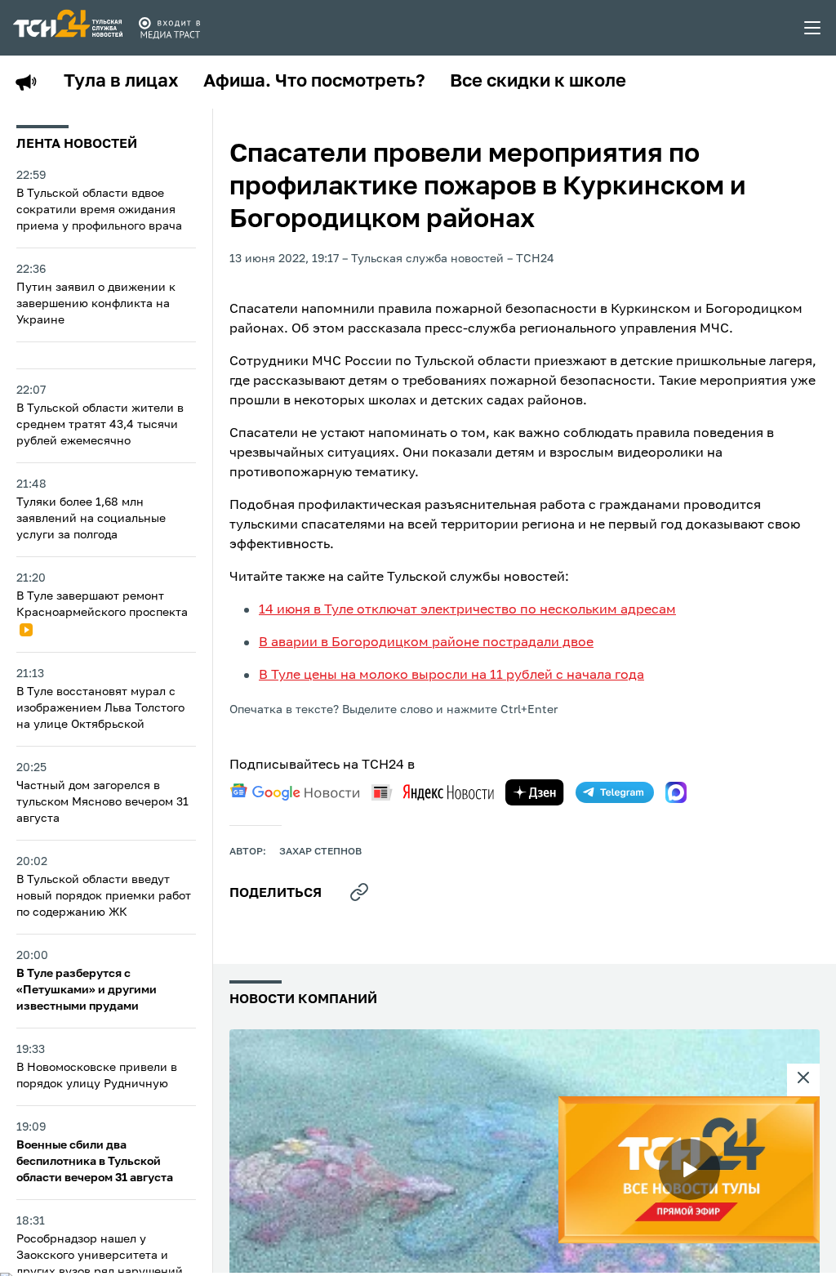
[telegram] (615, 792)
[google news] (294, 792)
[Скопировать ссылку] (359, 892)
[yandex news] (432, 792)
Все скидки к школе (538, 82)
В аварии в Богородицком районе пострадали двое (426, 642)
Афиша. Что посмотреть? (314, 82)
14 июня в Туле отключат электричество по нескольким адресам (467, 610)
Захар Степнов (320, 852)
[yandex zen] (534, 792)
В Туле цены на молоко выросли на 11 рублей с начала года (451, 675)
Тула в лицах (121, 82)
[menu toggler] (813, 28)
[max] (676, 792)
